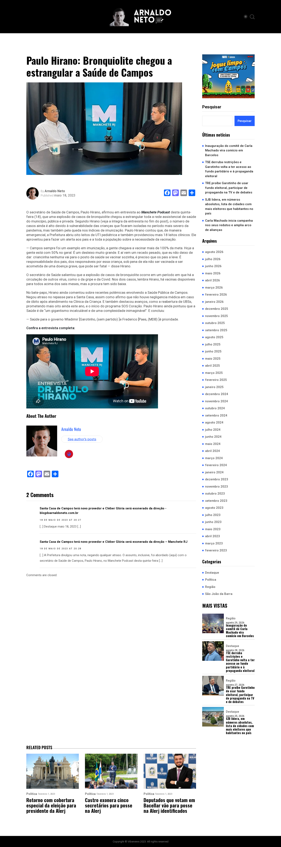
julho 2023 (213, 515)
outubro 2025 (215, 323)
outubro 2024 (215, 408)
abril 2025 (212, 365)
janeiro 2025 (214, 387)
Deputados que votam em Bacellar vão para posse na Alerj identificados (169, 805)
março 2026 (214, 287)
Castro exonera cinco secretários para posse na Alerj (108, 805)
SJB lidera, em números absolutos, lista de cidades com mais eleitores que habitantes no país (229, 206)
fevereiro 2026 (216, 294)
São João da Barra (218, 594)
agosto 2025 (214, 337)
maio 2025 (213, 358)
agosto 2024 (214, 422)
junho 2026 (213, 266)
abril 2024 (212, 451)
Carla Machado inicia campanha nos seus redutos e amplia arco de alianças (229, 225)
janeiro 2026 (214, 302)
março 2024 (214, 458)
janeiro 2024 (214, 472)
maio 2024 (213, 444)
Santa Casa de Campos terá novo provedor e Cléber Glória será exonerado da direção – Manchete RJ (113, 542)
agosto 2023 (214, 508)
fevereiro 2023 (216, 550)
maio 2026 (213, 273)
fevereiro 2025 (216, 380)
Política (210, 579)
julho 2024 (213, 430)
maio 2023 (213, 529)
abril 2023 (212, 536)
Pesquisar (211, 106)
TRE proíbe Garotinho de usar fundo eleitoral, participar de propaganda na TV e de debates (228, 187)
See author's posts (82, 439)
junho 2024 (213, 437)
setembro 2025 (216, 330)
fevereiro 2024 (216, 465)
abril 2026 (212, 280)
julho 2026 (213, 259)
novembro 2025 (216, 316)
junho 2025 (213, 351)
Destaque (212, 572)
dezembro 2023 (216, 479)
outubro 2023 (215, 493)
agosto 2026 (214, 252)
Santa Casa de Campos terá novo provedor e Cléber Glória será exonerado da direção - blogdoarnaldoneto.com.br (103, 511)
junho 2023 (213, 522)
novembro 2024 (216, 401)
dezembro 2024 (216, 394)
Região (210, 587)
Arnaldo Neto (55, 191)
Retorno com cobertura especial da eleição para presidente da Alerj (51, 805)
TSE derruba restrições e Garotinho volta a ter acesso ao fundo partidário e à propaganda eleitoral (229, 169)
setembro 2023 (216, 501)
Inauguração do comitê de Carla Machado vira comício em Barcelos (228, 150)
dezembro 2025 (216, 309)
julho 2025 (213, 344)
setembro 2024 (216, 415)
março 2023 (214, 543)
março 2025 (214, 373)
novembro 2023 (216, 486)
